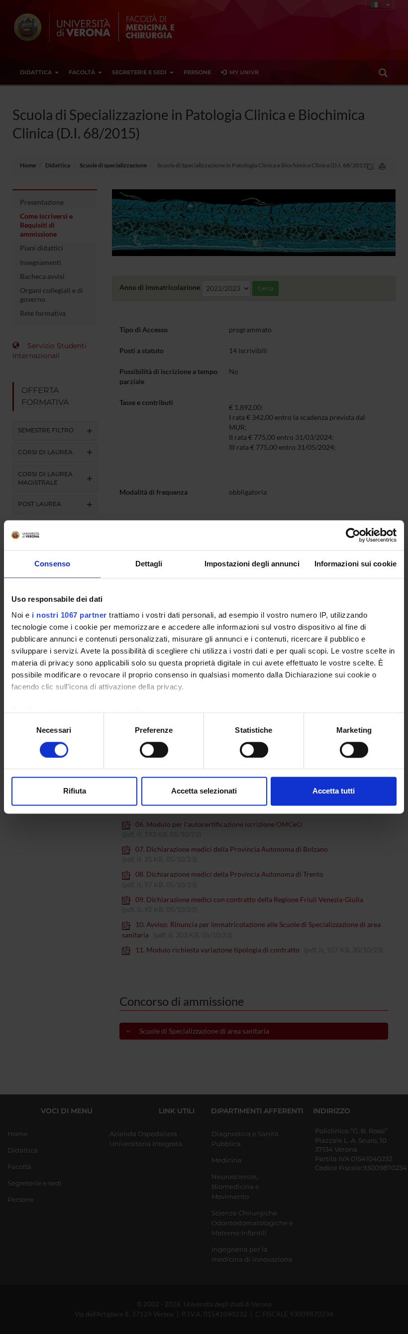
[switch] (154, 750)
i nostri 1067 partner (69, 615)
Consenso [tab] (52, 563)
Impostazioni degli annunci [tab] (252, 563)
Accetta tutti (333, 791)
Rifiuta (74, 791)
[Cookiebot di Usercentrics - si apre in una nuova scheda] (353, 535)
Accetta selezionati (204, 791)
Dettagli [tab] (149, 563)
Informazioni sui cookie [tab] (355, 563)
